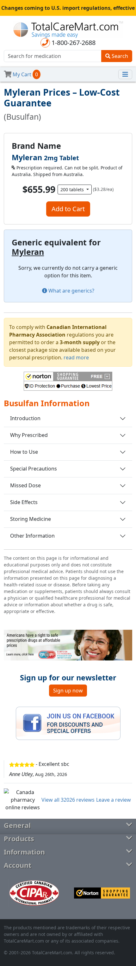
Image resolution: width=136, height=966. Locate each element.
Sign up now (68, 690)
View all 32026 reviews (68, 799)
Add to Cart (68, 209)
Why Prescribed (29, 435)
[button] (68, 381)
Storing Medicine (30, 518)
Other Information (32, 535)
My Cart (24, 74)
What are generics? (70, 290)
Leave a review (113, 799)
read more (76, 357)
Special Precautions (33, 468)
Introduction (25, 418)
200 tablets (72, 189)
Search (119, 56)
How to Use (24, 451)
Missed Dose (25, 485)
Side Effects (24, 502)
